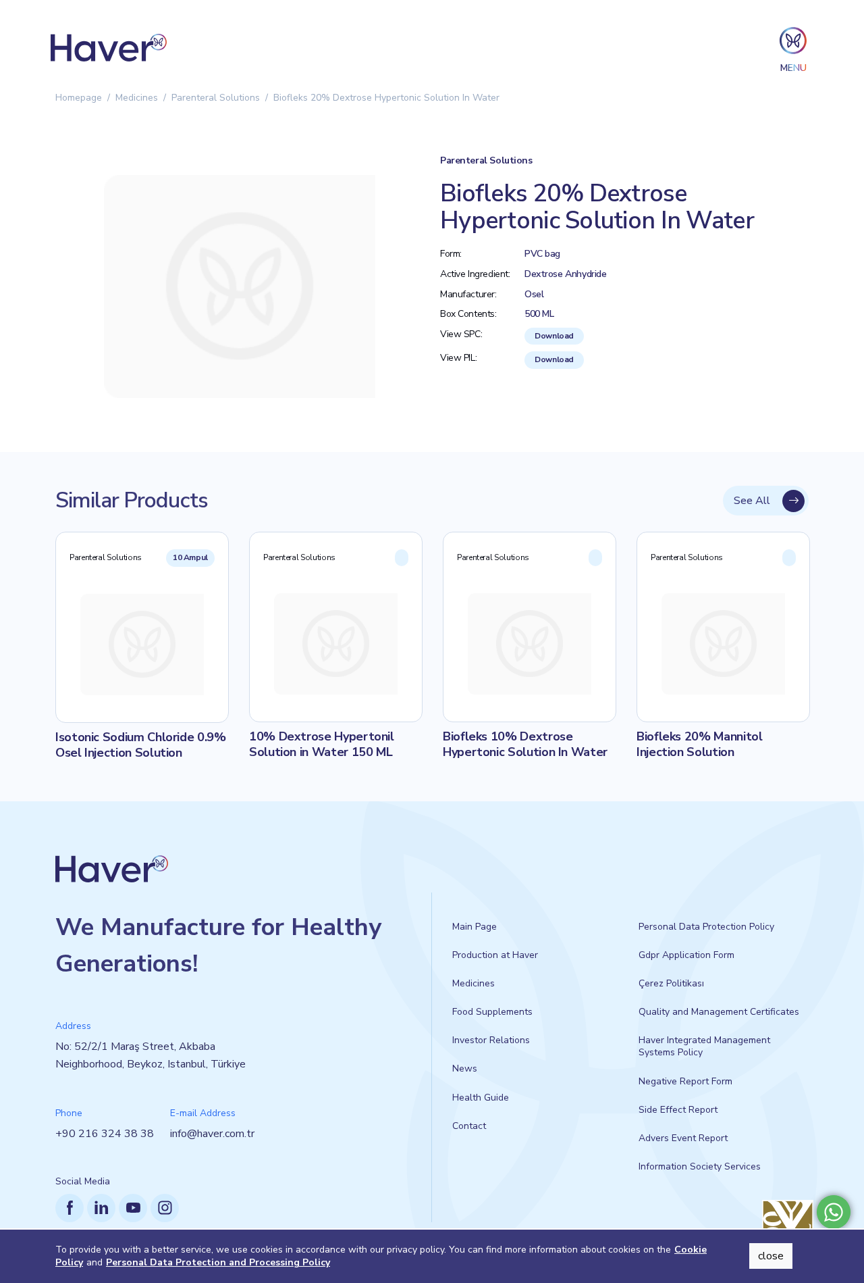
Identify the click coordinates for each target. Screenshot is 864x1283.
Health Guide (480, 1097)
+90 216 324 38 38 (104, 1133)
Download (554, 335)
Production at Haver (495, 955)
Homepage (78, 97)
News (464, 1068)
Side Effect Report (678, 1109)
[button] (793, 47)
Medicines (136, 97)
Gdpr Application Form (686, 955)
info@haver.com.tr (212, 1133)
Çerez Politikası (671, 983)
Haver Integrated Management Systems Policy (704, 1046)
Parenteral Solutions (215, 97)
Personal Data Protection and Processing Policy (218, 1262)
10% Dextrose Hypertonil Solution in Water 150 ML (321, 744)
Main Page (474, 926)
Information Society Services (700, 1166)
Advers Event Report (683, 1138)
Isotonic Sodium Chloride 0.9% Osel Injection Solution (140, 745)
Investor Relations (491, 1040)
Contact (469, 1126)
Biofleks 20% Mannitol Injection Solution (699, 744)
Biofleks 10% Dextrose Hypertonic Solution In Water (525, 744)
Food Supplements (492, 1011)
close (771, 1256)
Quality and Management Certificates (719, 1011)
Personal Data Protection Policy (706, 926)
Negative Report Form (685, 1081)
